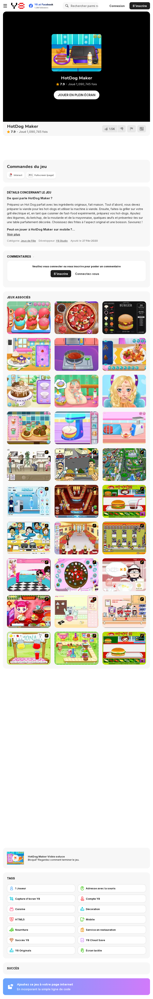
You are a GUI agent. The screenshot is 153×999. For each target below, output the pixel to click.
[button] (13, 234)
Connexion (117, 6)
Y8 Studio (62, 240)
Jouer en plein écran (76, 95)
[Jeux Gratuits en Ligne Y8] (18, 6)
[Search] (66, 5)
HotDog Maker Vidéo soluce (46, 856)
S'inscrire (140, 6)
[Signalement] (131, 128)
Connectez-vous (87, 273)
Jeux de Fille (28, 240)
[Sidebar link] (5, 6)
